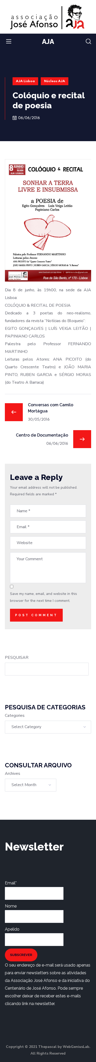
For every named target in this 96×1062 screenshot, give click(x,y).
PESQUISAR (16, 657)
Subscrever (21, 955)
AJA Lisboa (25, 81)
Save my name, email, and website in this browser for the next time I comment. (43, 597)
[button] (88, 41)
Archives (12, 773)
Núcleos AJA (54, 81)
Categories (15, 715)
